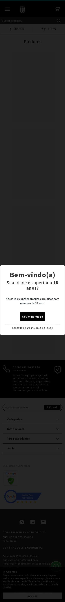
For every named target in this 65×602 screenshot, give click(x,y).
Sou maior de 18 (32, 316)
